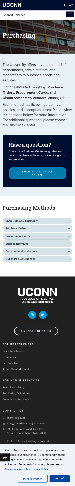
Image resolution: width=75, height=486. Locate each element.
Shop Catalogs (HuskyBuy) (21, 221)
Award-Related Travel (16, 369)
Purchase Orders (16, 228)
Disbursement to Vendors (21, 251)
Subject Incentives (16, 244)
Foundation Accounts (16, 399)
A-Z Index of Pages (36, 331)
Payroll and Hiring (13, 387)
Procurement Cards (17, 236)
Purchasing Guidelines (16, 393)
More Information (32, 478)
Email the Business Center (37, 173)
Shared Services (14, 15)
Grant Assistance (13, 351)
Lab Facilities (10, 363)
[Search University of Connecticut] (64, 5)
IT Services (9, 357)
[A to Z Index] (71, 5)
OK (57, 478)
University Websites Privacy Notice (27, 469)
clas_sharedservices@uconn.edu (27, 423)
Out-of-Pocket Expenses (20, 259)
